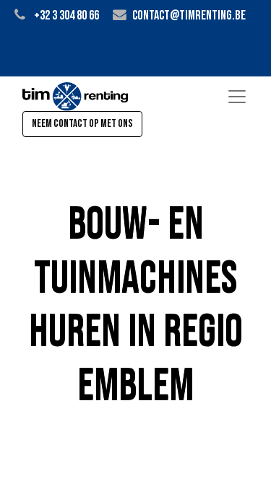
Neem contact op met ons (82, 124)
